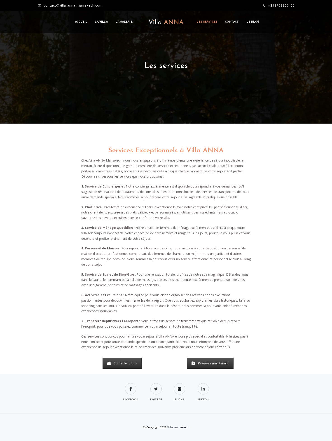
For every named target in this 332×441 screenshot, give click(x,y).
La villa (101, 22)
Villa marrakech (177, 427)
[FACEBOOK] (130, 386)
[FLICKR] (179, 386)
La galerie (124, 22)
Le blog (253, 22)
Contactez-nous (125, 363)
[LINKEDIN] (203, 386)
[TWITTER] (156, 386)
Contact (232, 22)
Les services (207, 22)
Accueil (81, 22)
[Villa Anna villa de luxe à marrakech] (166, 22)
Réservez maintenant (213, 363)
